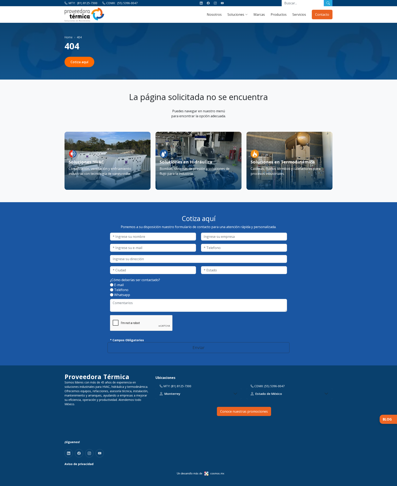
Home (69, 37)
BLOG (387, 419)
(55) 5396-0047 (127, 3)
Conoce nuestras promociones (244, 411)
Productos (279, 14)
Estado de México (268, 394)
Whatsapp (122, 295)
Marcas (259, 14)
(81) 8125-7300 (87, 3)
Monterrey (172, 394)
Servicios (299, 14)
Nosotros (214, 14)
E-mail (119, 285)
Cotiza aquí (79, 62)
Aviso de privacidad (79, 464)
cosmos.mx (217, 473)
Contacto (322, 14)
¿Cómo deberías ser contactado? (135, 280)
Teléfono (121, 290)
